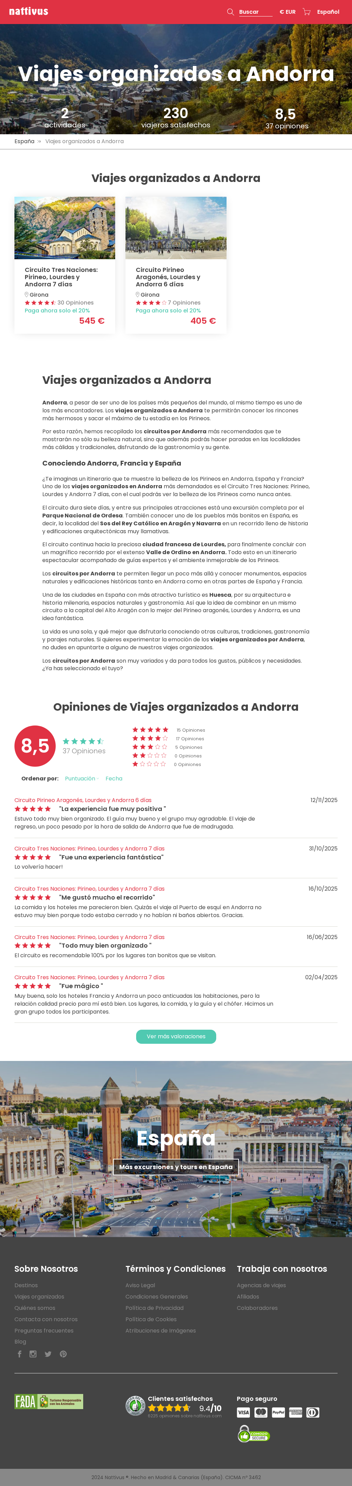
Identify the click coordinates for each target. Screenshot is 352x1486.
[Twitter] (48, 1354)
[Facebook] (19, 1354)
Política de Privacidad (154, 1308)
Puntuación (81, 778)
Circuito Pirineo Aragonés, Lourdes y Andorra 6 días (83, 800)
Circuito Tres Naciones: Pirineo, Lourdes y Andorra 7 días (89, 849)
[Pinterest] (63, 1354)
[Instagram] (33, 1354)
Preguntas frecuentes (44, 1331)
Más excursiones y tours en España (176, 1167)
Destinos (26, 1285)
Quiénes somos (34, 1308)
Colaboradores (257, 1308)
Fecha (114, 778)
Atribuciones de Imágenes (160, 1331)
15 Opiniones (191, 730)
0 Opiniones (188, 756)
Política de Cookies (151, 1319)
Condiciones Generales (156, 1297)
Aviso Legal (140, 1285)
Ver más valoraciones (176, 1036)
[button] (250, 12)
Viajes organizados (39, 1297)
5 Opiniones (188, 747)
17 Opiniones (190, 738)
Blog (20, 1342)
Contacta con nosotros (46, 1319)
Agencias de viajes (261, 1285)
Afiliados (248, 1297)
